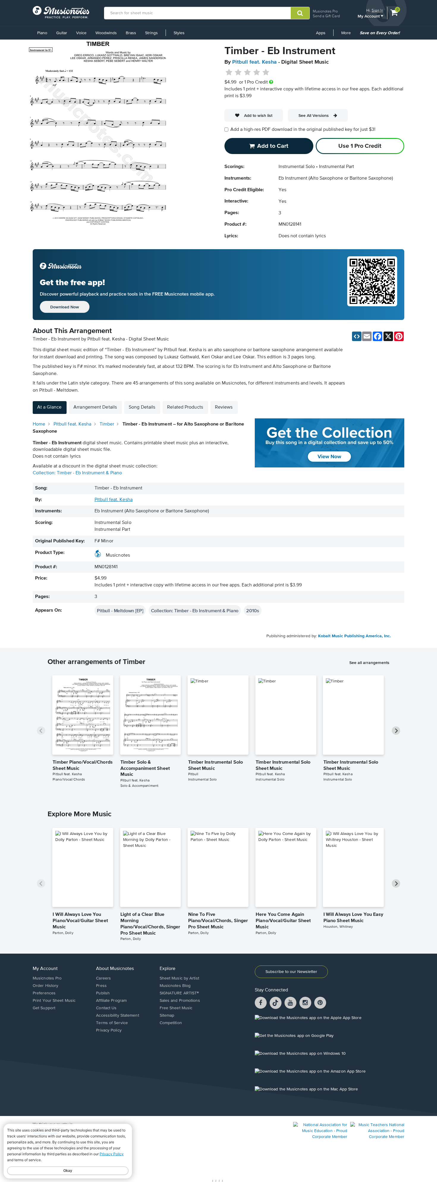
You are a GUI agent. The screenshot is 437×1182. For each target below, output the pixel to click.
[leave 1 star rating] (229, 72)
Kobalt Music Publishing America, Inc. (354, 636)
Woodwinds (106, 33)
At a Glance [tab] (49, 407)
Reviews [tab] (224, 407)
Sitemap (167, 1015)
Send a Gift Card (326, 16)
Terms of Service (112, 1023)
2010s (252, 610)
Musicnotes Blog (175, 986)
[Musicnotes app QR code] (372, 284)
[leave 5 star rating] (265, 72)
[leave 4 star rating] (256, 72)
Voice (81, 33)
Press (101, 986)
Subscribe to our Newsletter (291, 972)
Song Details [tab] (142, 407)
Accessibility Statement (117, 1015)
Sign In (377, 10)
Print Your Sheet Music (54, 1001)
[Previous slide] (41, 730)
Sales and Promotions (180, 1001)
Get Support (44, 1008)
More (348, 35)
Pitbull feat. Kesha (254, 62)
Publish (103, 993)
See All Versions (313, 115)
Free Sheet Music (176, 1008)
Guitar (61, 33)
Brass (131, 33)
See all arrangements (369, 662)
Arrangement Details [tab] (95, 407)
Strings (151, 33)
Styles (179, 33)
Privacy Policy (108, 1030)
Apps (321, 33)
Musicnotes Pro (325, 11)
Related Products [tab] (185, 407)
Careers (103, 978)
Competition (171, 1023)
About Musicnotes (115, 968)
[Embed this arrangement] (356, 336)
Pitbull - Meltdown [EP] (120, 610)
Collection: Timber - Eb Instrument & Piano (77, 473)
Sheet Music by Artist (179, 978)
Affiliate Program (111, 1001)
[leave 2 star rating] (238, 72)
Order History (45, 986)
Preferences (44, 993)
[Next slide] (396, 730)
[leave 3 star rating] (247, 72)
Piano (42, 33)
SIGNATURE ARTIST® (179, 993)
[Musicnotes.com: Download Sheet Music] (61, 12)
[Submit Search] (300, 13)
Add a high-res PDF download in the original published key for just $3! (302, 129)
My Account (369, 16)
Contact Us (106, 1008)
